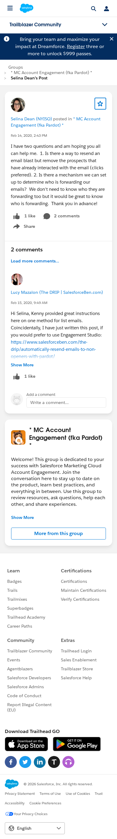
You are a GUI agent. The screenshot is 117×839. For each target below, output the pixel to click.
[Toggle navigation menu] (104, 24)
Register (76, 46)
